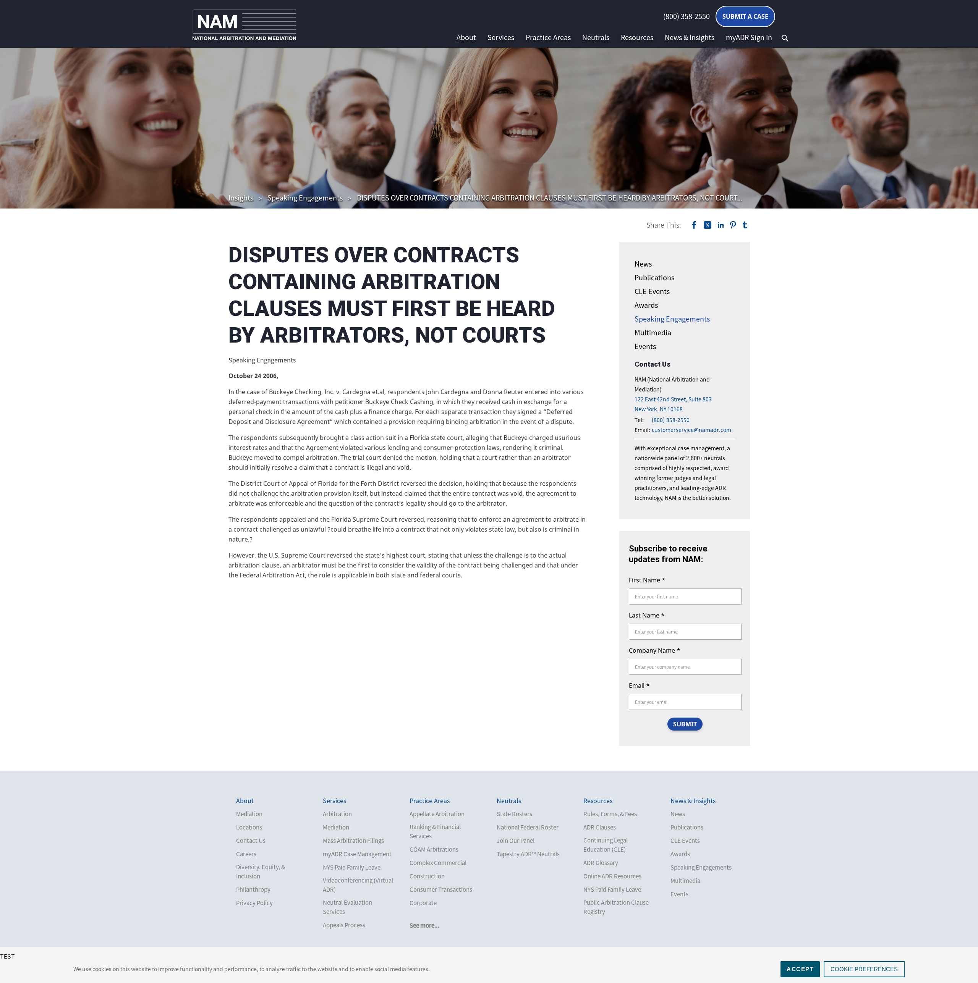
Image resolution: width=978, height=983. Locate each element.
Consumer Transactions (441, 889)
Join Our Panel (515, 840)
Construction (427, 876)
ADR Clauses (599, 827)
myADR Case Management (357, 854)
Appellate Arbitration (437, 814)
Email (639, 685)
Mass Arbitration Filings (353, 840)
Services (500, 37)
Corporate (423, 903)
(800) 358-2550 (686, 16)
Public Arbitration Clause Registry (616, 907)
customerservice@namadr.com (691, 429)
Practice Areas (548, 37)
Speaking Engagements (305, 197)
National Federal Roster (528, 827)
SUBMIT (685, 724)
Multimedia (653, 332)
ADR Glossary (600, 863)
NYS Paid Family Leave (352, 867)
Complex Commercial (438, 863)
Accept (800, 969)
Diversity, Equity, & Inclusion (260, 871)
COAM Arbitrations (434, 849)
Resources (637, 37)
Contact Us (251, 840)
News (643, 264)
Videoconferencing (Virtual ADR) (358, 885)
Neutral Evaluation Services (347, 907)
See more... (424, 925)
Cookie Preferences (864, 969)
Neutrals (595, 37)
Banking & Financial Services (435, 831)
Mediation (249, 814)
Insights (240, 197)
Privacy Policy (254, 903)
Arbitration (337, 814)
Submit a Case (745, 16)
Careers (246, 854)
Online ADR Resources (612, 876)
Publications (654, 277)
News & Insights (689, 37)
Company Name (654, 650)
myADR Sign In (749, 37)
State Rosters (514, 814)
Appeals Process (344, 925)
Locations (249, 827)
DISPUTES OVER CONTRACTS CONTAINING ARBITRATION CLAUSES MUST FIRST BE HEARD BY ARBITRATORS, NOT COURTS (549, 197)
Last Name (647, 615)
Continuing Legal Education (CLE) (605, 845)
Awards (646, 305)
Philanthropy (253, 889)
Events (645, 346)
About (466, 37)
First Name (647, 580)
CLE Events (652, 291)
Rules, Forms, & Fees (610, 814)
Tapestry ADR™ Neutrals (528, 854)
